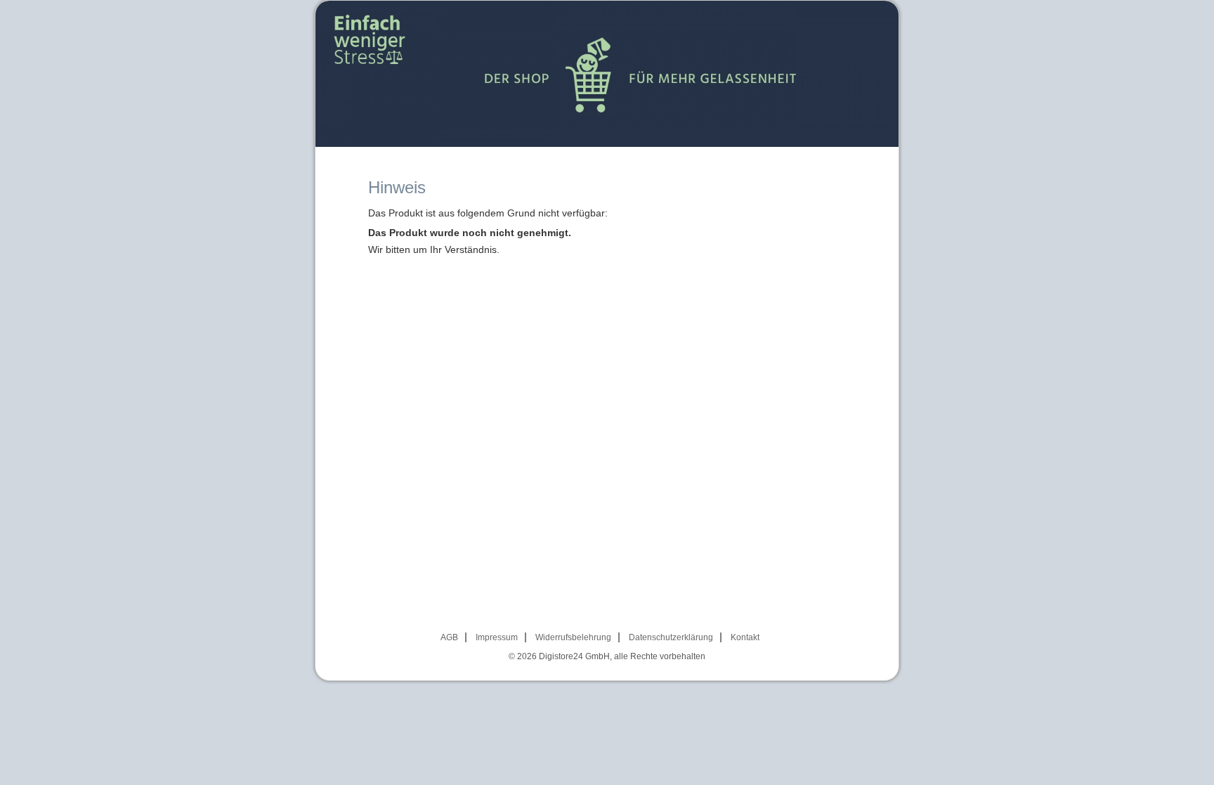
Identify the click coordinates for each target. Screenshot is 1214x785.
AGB (449, 637)
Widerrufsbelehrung (573, 637)
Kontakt (745, 637)
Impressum (497, 637)
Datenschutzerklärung (671, 637)
